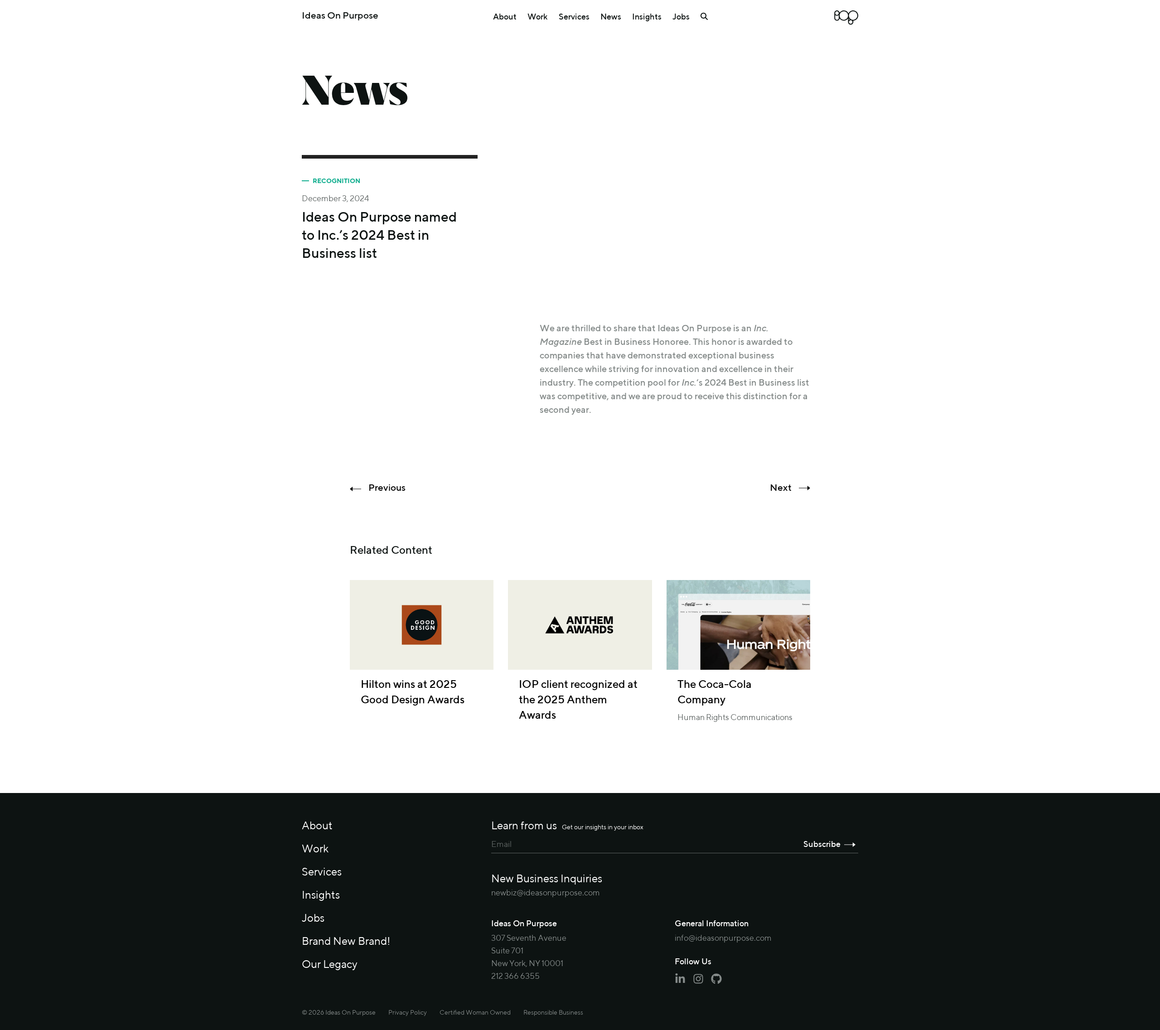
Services (574, 17)
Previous (387, 488)
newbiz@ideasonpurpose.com (545, 893)
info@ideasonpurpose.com (723, 938)
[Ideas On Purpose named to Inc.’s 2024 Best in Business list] (675, 231)
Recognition (336, 181)
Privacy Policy (407, 1013)
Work (537, 17)
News (610, 17)
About (505, 17)
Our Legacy (330, 964)
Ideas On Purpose (340, 16)
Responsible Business (553, 1013)
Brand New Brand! (346, 941)
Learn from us (567, 826)
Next (781, 488)
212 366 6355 (515, 976)
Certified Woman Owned (475, 1013)
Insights (647, 17)
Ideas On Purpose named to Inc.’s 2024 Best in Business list (379, 236)
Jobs (681, 17)
